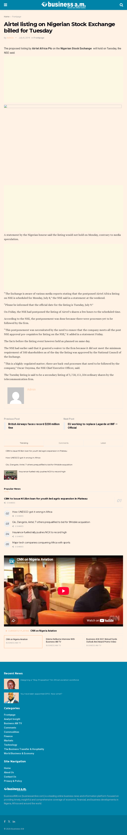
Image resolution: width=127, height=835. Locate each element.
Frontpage (16, 17)
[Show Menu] (5, 5)
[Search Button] (121, 5)
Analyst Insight (12, 719)
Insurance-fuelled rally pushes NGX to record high (42, 471)
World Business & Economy (19, 753)
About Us (9, 772)
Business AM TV (13, 723)
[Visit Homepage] (63, 5)
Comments (10, 727)
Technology (10, 745)
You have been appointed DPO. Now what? (41, 694)
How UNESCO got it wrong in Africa (23, 457)
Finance (8, 736)
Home (6, 17)
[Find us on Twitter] (9, 821)
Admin (10, 37)
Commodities (11, 732)
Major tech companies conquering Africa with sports (41, 542)
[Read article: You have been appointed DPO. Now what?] (11, 698)
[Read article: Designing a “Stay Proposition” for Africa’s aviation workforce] (11, 684)
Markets (8, 740)
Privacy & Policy (13, 781)
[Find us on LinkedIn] (14, 821)
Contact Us (10, 776)
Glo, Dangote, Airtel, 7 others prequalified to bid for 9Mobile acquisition (39, 464)
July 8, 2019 (24, 37)
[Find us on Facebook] (4, 821)
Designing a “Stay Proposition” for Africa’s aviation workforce (50, 680)
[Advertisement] (63, 79)
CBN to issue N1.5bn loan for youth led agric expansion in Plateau (36, 451)
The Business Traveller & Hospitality (24, 749)
